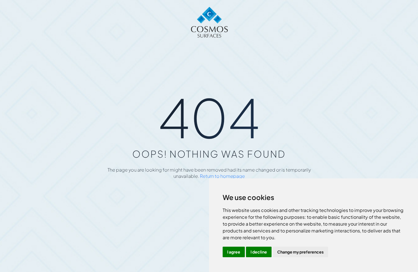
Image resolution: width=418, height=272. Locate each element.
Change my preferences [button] (300, 251)
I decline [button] (259, 251)
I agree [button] (233, 251)
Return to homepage (222, 176)
